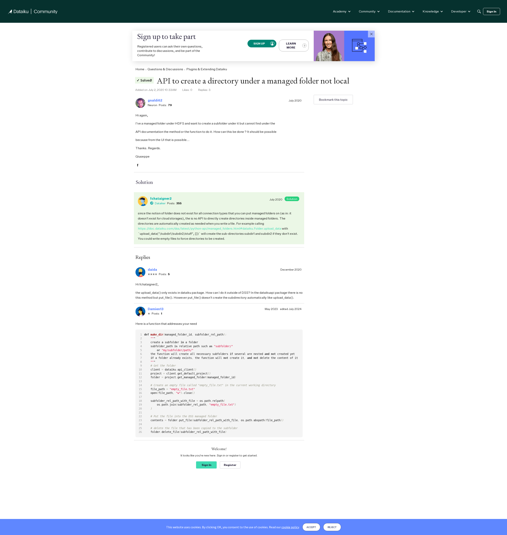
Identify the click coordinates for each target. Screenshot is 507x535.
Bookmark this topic (333, 100)
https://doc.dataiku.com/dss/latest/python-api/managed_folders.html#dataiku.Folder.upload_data (209, 228)
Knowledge (431, 11)
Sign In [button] (206, 465)
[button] (371, 34)
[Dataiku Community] (32, 11)
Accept (311, 527)
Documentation (399, 11)
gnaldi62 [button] (155, 100)
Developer (458, 11)
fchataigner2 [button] (161, 199)
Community (367, 11)
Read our (284, 527)
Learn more (291, 45)
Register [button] (230, 465)
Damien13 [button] (155, 309)
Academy (340, 11)
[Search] (479, 11)
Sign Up (259, 43)
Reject (332, 527)
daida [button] (152, 270)
